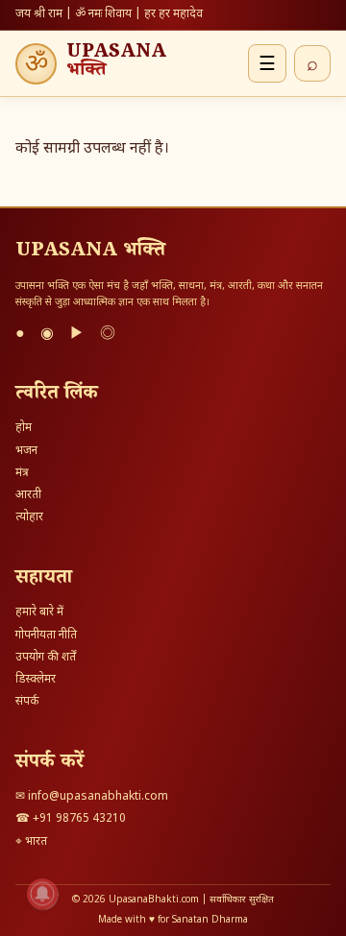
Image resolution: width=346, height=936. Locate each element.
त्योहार (29, 517)
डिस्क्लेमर (35, 679)
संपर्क (26, 701)
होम (23, 428)
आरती (28, 495)
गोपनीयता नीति (46, 635)
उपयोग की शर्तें (45, 657)
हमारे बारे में (39, 612)
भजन (26, 451)
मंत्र (22, 473)
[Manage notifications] (42, 893)
